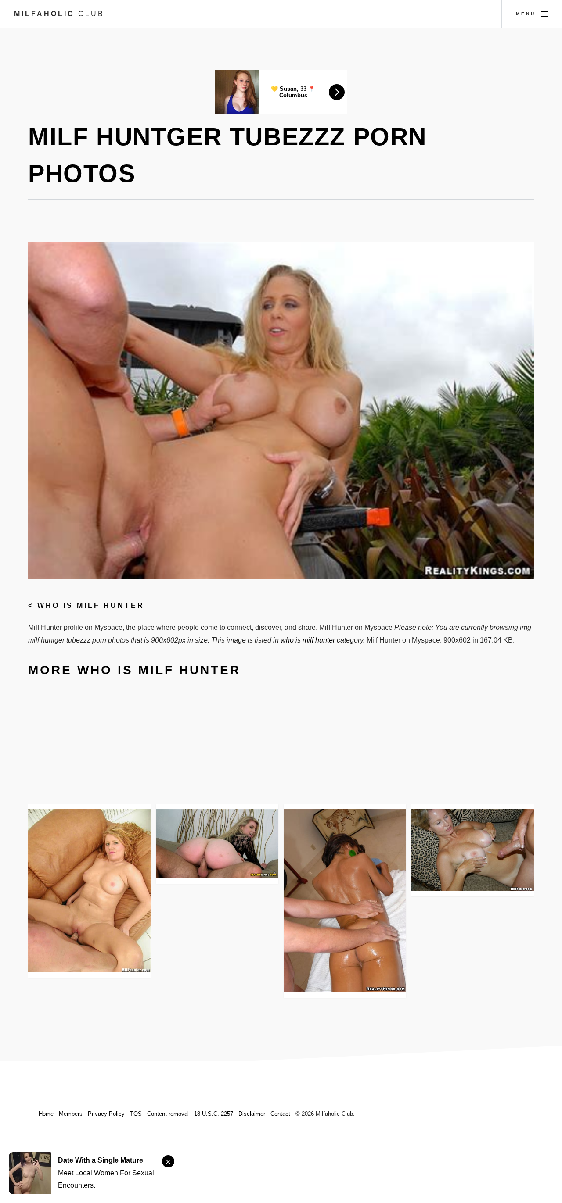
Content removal (168, 1113)
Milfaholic (59, 14)
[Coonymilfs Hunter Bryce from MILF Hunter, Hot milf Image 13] (345, 900)
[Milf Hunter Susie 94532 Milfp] (472, 849)
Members (71, 1113)
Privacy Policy (106, 1113)
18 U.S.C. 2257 (213, 1113)
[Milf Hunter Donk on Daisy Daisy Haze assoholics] (217, 843)
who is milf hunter (90, 605)
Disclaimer (251, 1113)
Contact (280, 1113)
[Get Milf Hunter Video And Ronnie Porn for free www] (89, 890)
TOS (136, 1113)
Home (46, 1113)
